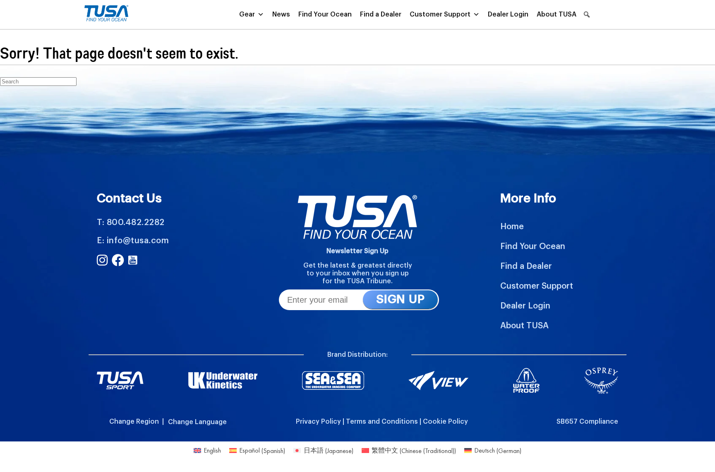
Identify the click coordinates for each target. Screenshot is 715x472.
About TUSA (556, 14)
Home (512, 227)
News (281, 14)
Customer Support (440, 14)
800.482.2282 (136, 222)
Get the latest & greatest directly (357, 265)
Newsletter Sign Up (357, 251)
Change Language (197, 422)
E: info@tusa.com (133, 241)
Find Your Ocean (325, 14)
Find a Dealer (380, 14)
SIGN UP (400, 299)
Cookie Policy (445, 421)
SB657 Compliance (587, 421)
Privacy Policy (318, 421)
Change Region (134, 421)
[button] (587, 14)
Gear (247, 14)
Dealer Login (508, 14)
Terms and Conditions (382, 421)
